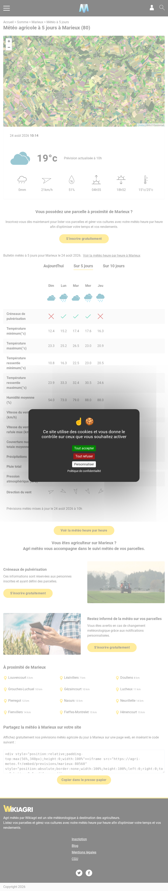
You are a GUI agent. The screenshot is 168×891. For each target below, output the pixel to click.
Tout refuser (84, 456)
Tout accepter (84, 448)
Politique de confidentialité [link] (84, 471)
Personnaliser (84, 464)
